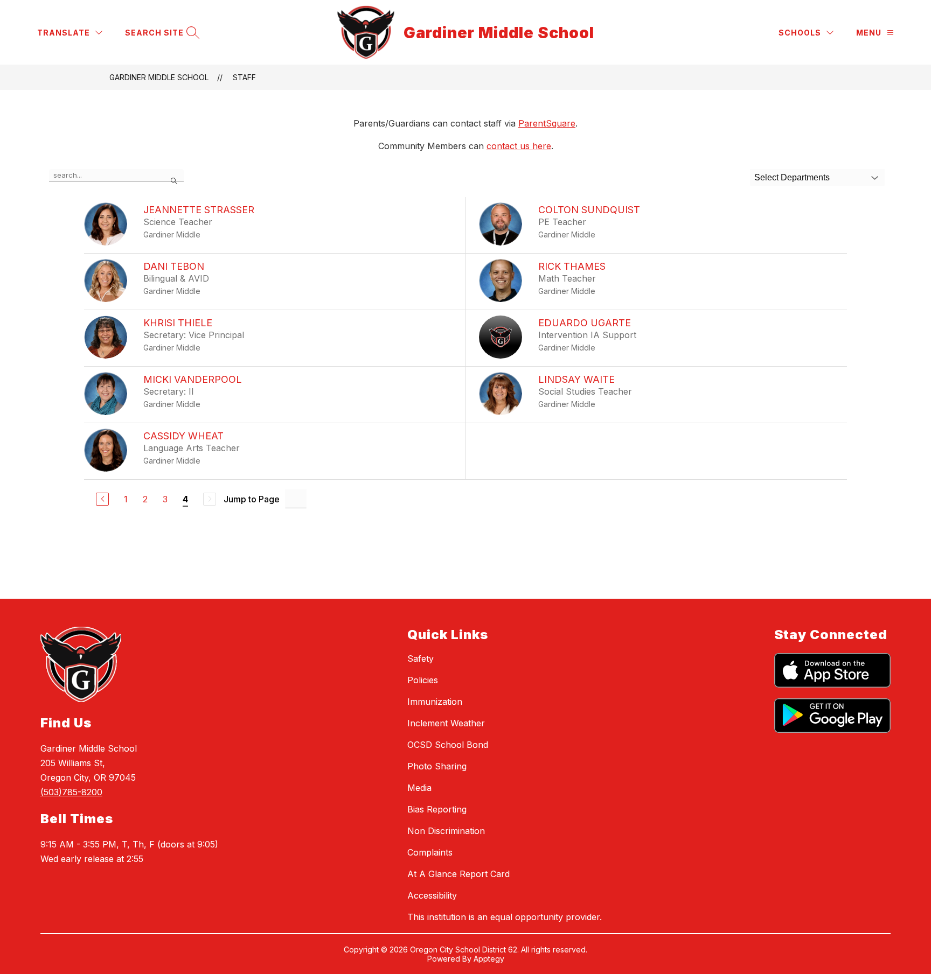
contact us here (519, 146)
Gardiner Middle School (159, 77)
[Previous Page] (102, 499)
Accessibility (432, 895)
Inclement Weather (446, 723)
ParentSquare (546, 123)
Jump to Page (252, 499)
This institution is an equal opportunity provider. (504, 917)
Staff (244, 77)
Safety (420, 658)
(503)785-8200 (71, 792)
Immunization (434, 701)
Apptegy (489, 958)
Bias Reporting (437, 809)
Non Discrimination (446, 830)
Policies (422, 680)
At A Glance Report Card (458, 873)
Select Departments (792, 177)
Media (419, 787)
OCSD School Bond (447, 744)
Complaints (430, 852)
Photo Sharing (437, 766)
